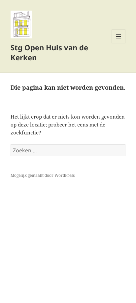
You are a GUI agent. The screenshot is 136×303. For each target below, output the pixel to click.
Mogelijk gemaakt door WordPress (43, 175)
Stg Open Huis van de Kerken (49, 52)
